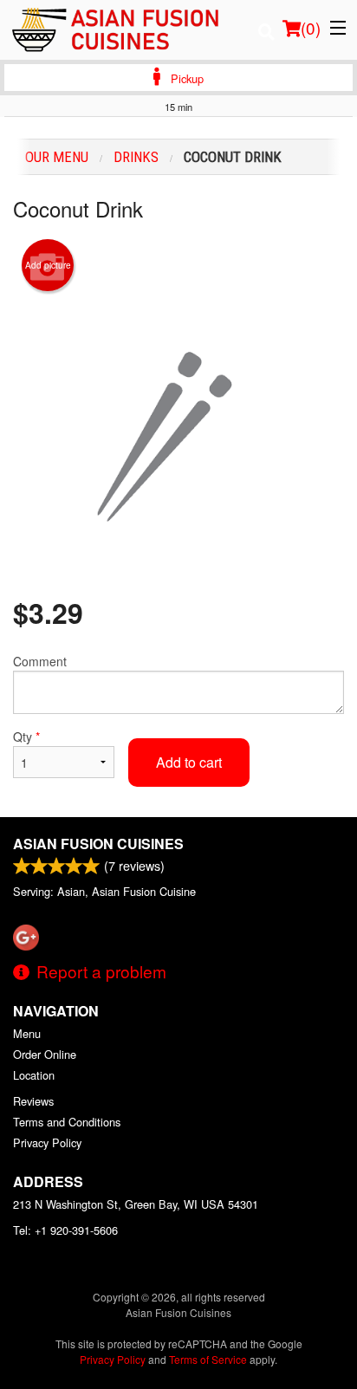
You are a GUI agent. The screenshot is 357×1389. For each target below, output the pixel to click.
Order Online (44, 1054)
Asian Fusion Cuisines (98, 844)
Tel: (65, 1230)
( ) (311, 27)
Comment (40, 661)
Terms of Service (208, 1359)
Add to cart (189, 762)
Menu (27, 1033)
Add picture (48, 265)
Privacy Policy (47, 1142)
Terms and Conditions (66, 1121)
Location (34, 1075)
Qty (26, 736)
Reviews (33, 1101)
